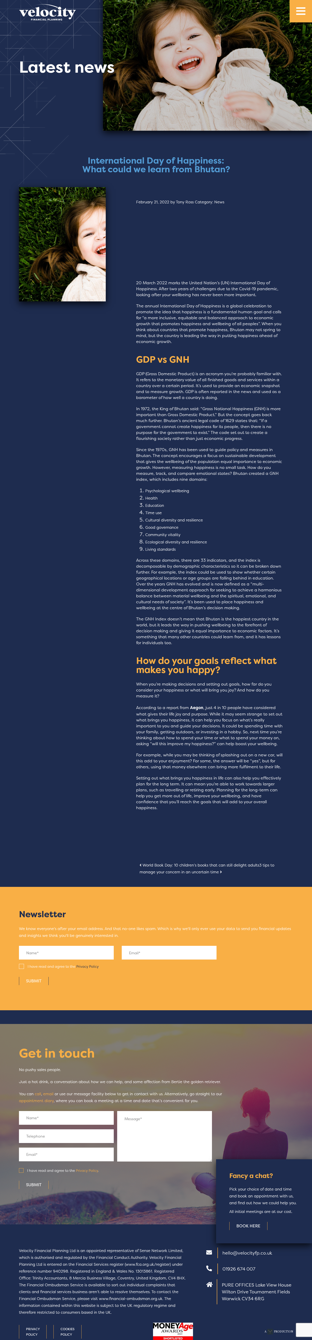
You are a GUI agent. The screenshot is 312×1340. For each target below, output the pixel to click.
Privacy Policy (87, 966)
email (48, 1093)
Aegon (196, 707)
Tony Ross (185, 202)
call (38, 1093)
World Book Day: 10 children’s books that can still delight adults (200, 865)
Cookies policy (67, 1332)
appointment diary (36, 1100)
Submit (34, 981)
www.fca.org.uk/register (148, 1264)
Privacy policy (33, 1332)
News (219, 202)
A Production (278, 1331)
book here (248, 1226)
